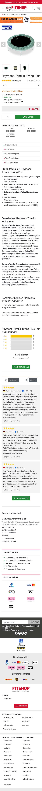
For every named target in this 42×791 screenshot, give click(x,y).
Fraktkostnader (8, 725)
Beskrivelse (9, 149)
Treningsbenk (27, 752)
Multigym (7, 748)
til (7, 698)
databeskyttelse (27, 717)
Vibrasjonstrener (28, 779)
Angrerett (25, 725)
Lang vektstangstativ (30, 767)
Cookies (5, 721)
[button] (6, 68)
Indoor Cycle (8, 756)
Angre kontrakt (21, 706)
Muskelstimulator (9, 779)
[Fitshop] (16, 8)
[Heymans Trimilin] (7, 28)
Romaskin (26, 744)
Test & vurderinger (12, 158)
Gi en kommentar (21, 367)
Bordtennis (7, 752)
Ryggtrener (7, 775)
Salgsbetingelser (8, 717)
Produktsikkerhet (11, 163)
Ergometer (26, 740)
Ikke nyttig (16, 421)
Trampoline (26, 748)
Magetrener (27, 771)
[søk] (33, 8)
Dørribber (26, 775)
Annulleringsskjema (9, 729)
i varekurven (27, 117)
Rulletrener (26, 764)
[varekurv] (39, 8)
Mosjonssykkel (9, 764)
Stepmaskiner (8, 767)
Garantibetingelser (12, 154)
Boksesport (7, 760)
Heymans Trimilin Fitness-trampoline (15, 14)
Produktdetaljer (11, 145)
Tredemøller (8, 744)
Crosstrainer (8, 740)
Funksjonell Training (10, 771)
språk (32, 380)
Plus (4, 86)
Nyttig (7, 421)
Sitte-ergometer (28, 760)
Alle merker (7, 785)
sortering (13, 380)
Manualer (26, 756)
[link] (11, 585)
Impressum (26, 721)
